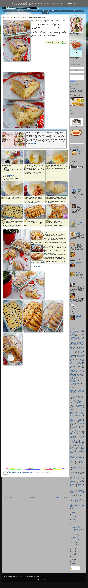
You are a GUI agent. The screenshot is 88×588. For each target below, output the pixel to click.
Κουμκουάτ (80, 437)
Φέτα (78, 495)
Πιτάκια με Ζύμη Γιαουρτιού (79, 233)
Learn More (69, 3)
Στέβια (79, 485)
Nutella (81, 396)
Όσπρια (80, 336)
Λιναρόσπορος (75, 451)
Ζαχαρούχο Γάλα (73, 426)
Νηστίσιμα (76, 362)
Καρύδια (77, 432)
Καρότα (80, 431)
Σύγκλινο (71, 490)
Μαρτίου (74, 542)
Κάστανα (72, 430)
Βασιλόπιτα (72, 342)
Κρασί (80, 442)
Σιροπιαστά (72, 370)
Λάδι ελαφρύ (20, 472)
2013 (73, 556)
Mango (83, 395)
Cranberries (72, 391)
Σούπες (80, 370)
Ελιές (75, 425)
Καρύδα (71, 432)
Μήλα (24, 472)
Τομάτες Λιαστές (80, 491)
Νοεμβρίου (75, 534)
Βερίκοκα (72, 412)
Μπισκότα (82, 360)
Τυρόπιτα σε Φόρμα (80, 252)
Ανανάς (74, 405)
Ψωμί (83, 506)
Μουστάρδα (79, 458)
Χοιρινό (79, 377)
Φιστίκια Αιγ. (81, 498)
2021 (73, 521)
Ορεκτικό (79, 363)
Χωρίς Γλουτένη (73, 381)
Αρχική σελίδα (13, 10)
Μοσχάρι (75, 360)
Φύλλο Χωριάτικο (80, 501)
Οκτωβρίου (75, 535)
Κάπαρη (74, 428)
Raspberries (72, 397)
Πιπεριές (72, 472)
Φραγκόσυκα (76, 500)
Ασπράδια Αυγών (75, 406)
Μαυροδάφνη (72, 456)
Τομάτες (72, 491)
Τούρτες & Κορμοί (77, 375)
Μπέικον (72, 460)
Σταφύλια (72, 487)
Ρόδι (80, 476)
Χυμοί (81, 380)
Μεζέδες (73, 359)
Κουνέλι (71, 438)
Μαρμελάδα (72, 455)
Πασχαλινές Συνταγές (75, 365)
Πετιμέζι (80, 471)
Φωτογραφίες (73, 108)
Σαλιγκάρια (72, 480)
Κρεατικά (72, 355)
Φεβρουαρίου (75, 544)
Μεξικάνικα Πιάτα (73, 457)
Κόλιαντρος (77, 448)
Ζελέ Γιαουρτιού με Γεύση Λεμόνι (79, 223)
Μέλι (81, 451)
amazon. (34, 143)
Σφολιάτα (72, 489)
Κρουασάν (76, 447)
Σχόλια (73, 568)
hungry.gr (40, 579)
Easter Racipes (73, 331)
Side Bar (72, 113)
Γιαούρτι (10, 472)
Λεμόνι (77, 450)
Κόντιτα (15, 472)
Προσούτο (77, 473)
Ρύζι (77, 366)
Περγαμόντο (74, 471)
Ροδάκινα (78, 474)
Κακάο (82, 430)
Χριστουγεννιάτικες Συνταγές (44, 472)
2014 (73, 554)
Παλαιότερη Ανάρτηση (61, 497)
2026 (73, 512)
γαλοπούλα (74, 508)
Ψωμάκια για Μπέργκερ (76, 506)
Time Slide (72, 115)
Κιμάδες (72, 352)
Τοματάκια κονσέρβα (76, 492)
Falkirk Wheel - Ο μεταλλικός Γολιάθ (80, 190)
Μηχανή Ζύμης (73, 458)
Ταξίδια (77, 374)
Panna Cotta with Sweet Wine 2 (80, 151)
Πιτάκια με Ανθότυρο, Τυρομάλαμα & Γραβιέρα (80, 316)
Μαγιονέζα (79, 452)
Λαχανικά (79, 356)
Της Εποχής (69, 10)
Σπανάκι (79, 484)
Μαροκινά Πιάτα (80, 357)
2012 (73, 558)
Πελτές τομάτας (76, 469)
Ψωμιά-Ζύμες (74, 383)
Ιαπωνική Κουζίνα (81, 348)
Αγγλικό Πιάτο (72, 337)
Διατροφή (81, 347)
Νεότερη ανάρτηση (8, 497)
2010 (73, 561)
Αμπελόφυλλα (77, 402)
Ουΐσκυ (81, 462)
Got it (75, 3)
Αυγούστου (75, 539)
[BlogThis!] (3, 474)
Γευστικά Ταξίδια (80, 344)
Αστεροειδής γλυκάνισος (75, 407)
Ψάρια (83, 505)
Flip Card (72, 110)
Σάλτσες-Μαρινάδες (30, 472)
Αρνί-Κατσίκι (82, 338)
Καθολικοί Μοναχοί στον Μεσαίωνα (79, 205)
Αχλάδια (80, 409)
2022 (73, 519)
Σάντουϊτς (72, 369)
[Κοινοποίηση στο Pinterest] (7, 474)
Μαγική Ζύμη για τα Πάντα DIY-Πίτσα (79, 243)
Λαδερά (71, 356)
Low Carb (79, 331)
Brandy (71, 390)
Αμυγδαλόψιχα (73, 403)
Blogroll (75, 10)
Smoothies (80, 332)
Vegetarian (73, 334)
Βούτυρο (81, 412)
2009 (73, 563)
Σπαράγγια (72, 485)
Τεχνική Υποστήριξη (54, 10)
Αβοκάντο (75, 400)
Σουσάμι (72, 484)
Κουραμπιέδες (79, 438)
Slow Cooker (73, 332)
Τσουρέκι (72, 377)
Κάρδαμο (80, 428)
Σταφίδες (36, 472)
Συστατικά (62, 10)
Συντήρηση (72, 371)
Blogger (48, 579)
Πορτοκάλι (79, 472)
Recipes (6, 10)
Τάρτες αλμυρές (74, 373)
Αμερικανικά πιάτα (74, 338)
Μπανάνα (79, 460)
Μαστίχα (80, 455)
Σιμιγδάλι (79, 480)
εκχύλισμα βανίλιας (9, 175)
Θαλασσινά (72, 348)
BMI (19, 10)
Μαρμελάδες (72, 357)
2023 (73, 517)
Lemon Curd (80, 393)
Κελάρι (74, 433)
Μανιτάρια (72, 453)
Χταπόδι (80, 504)
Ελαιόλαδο (80, 423)
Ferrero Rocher (80, 392)
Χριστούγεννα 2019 (76, 527)
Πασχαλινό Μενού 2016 (77, 467)
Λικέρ (83, 450)
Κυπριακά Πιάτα (80, 355)
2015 (73, 553)
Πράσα (71, 473)
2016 (73, 551)
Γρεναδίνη (80, 419)
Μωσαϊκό (72, 112)
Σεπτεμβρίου (75, 537)
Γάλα (82, 414)
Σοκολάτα (72, 482)
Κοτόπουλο (79, 436)
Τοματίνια (72, 494)
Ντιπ (71, 363)
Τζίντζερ (80, 490)
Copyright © (45, 12)
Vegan (82, 397)
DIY (81, 330)
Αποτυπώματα (75, 203)
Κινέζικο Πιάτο (80, 352)
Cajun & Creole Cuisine (74, 330)
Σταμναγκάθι (72, 486)
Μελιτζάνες (79, 456)
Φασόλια (80, 496)
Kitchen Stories (75, 149)
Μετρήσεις (45, 10)
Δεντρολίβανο (73, 421)
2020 (73, 522)
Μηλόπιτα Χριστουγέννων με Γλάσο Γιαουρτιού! (24, 17)
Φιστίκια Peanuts (73, 498)
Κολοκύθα (81, 435)
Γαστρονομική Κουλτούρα (77, 343)
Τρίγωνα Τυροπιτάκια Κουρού (80, 294)
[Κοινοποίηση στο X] (4, 474)
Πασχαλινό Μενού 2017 (74, 468)
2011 (73, 559)
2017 (73, 549)
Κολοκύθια (72, 436)
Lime (71, 395)
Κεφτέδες (71, 435)
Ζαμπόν (80, 425)
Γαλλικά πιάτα (80, 342)
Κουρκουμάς (73, 440)
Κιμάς (76, 435)
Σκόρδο (80, 481)
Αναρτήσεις (74, 566)
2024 (73, 516)
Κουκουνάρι (72, 437)
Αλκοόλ (73, 401)
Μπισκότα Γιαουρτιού (76, 531)
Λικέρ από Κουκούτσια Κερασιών (78, 284)
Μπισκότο (72, 461)
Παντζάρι (80, 463)
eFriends (81, 10)
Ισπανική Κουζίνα (80, 349)
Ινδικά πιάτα (74, 349)
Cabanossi (80, 390)
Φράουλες (82, 499)
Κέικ (13, 472)
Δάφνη (71, 420)
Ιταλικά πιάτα (73, 351)
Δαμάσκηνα (79, 420)
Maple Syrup (74, 396)
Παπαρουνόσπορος (74, 464)
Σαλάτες (79, 369)
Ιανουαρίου (75, 545)
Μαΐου (74, 540)
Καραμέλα (74, 431)
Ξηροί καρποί (75, 462)
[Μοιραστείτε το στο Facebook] (5, 474)
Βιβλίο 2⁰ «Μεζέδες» (26, 10)
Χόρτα (80, 381)
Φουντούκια (75, 499)
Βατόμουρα (80, 410)
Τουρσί (82, 374)
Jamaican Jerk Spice (73, 393)
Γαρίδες (71, 416)
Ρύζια (83, 476)
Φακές (83, 495)
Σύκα (76, 490)
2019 (73, 524)
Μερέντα (80, 457)
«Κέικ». (44, 262)
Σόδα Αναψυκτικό (80, 489)
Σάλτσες (82, 366)
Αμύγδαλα (81, 403)
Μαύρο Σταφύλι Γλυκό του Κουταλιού (79, 305)
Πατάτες (82, 468)
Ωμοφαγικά (72, 384)
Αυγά (7, 472)
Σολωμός (80, 482)
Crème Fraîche (81, 391)
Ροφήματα (72, 366)
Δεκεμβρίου (75, 526)
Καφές (83, 432)
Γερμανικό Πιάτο (73, 344)
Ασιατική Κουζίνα (75, 339)
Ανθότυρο (80, 405)
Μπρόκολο (79, 461)
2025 (73, 514)
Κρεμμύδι (81, 445)
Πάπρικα (72, 463)
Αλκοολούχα (79, 337)
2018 (73, 548)
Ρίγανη (82, 473)
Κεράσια (80, 433)
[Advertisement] (26, 65)
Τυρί (71, 495)
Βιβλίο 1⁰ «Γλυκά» (37, 10)
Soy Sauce (78, 397)
